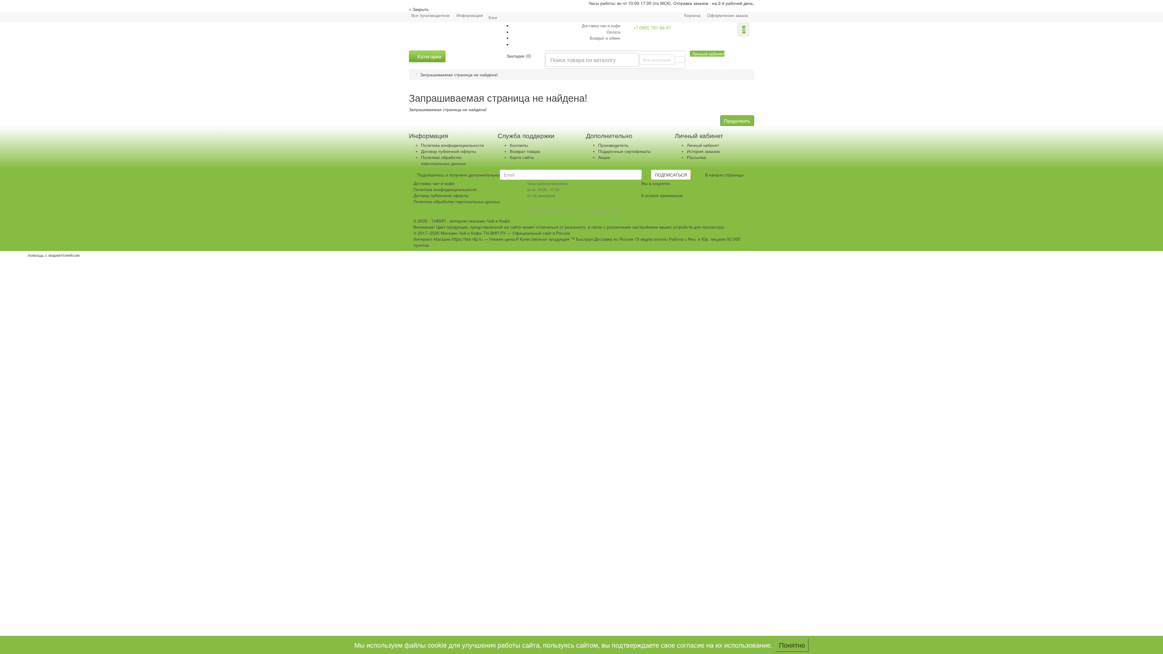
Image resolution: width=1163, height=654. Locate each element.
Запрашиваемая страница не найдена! (459, 74)
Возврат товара (525, 151)
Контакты (519, 145)
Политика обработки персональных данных (443, 160)
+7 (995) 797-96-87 (652, 28)
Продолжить (737, 120)
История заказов (703, 151)
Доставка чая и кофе (601, 25)
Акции (604, 157)
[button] (707, 54)
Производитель (613, 145)
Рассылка (696, 157)
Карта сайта (522, 157)
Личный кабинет (703, 145)
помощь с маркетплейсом (54, 255)
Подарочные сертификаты (624, 151)
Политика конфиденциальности (452, 145)
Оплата (613, 32)
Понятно (792, 644)
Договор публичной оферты (448, 151)
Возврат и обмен (605, 38)
